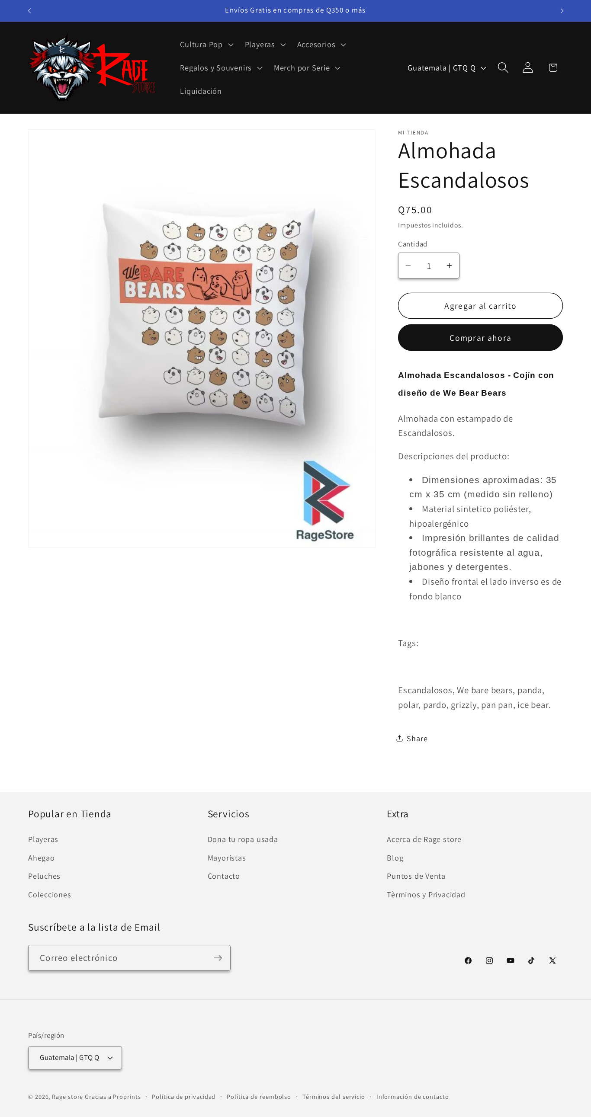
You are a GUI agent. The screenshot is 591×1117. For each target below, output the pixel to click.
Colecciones (49, 894)
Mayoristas (227, 857)
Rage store (67, 1096)
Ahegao (41, 857)
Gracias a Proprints (113, 1096)
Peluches (44, 876)
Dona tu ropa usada (243, 839)
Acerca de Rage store (424, 839)
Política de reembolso (259, 1096)
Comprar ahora (480, 337)
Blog (395, 857)
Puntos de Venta (416, 876)
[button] (205, 44)
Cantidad (412, 243)
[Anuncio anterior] (29, 10)
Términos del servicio (333, 1096)
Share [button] (417, 738)
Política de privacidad (183, 1096)
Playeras (43, 839)
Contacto (224, 876)
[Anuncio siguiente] (562, 10)
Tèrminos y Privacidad (426, 894)
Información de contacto (412, 1096)
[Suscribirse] (218, 958)
